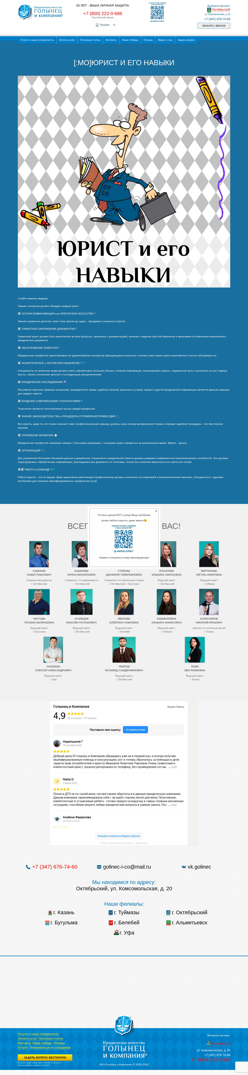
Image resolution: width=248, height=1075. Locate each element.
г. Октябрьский (189, 912)
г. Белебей (126, 922)
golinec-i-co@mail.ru (127, 867)
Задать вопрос (186, 39)
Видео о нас (165, 39)
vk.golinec (199, 867)
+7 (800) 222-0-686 (102, 13)
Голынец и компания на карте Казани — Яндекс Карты (124, 843)
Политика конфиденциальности (30, 1067)
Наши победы (130, 39)
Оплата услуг (67, 39)
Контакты (111, 39)
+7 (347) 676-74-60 (217, 19)
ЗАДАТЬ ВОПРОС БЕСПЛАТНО (45, 1057)
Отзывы (148, 39)
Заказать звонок (213, 25)
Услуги (23, 1047)
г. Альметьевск (189, 922)
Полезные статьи (90, 39)
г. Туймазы (126, 912)
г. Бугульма (64, 922)
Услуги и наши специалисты (37, 39)
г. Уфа (127, 933)
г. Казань (63, 912)
